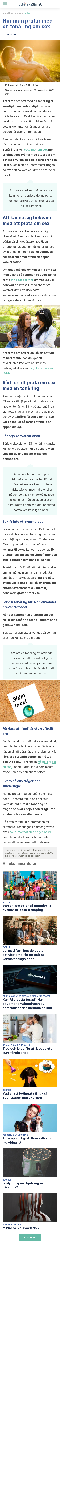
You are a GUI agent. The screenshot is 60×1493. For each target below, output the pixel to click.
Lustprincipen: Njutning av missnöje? (23, 1185)
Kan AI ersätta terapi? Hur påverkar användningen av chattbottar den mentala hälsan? (28, 1004)
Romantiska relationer (16, 1045)
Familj (6, 947)
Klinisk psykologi (13, 1224)
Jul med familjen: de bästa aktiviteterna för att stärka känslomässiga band (23, 955)
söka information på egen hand (30, 832)
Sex (28, 13)
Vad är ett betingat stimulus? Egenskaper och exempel (25, 1096)
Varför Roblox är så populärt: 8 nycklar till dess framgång (27, 908)
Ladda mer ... (30, 1237)
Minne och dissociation (21, 1228)
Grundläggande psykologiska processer (26, 996)
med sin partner (22, 280)
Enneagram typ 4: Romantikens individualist (27, 1140)
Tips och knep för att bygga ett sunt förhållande (27, 1051)
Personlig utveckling (15, 1135)
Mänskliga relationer (13, 13)
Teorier (7, 1090)
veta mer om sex (36, 149)
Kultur (7, 902)
